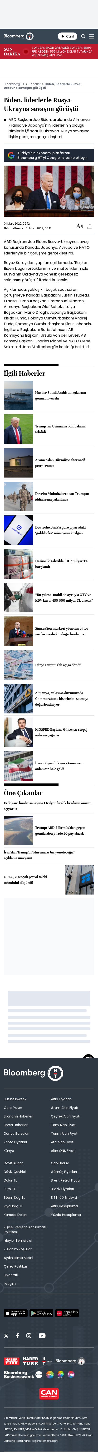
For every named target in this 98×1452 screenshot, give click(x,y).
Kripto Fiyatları (15, 1142)
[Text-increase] (80, 226)
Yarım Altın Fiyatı (64, 1133)
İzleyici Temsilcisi (18, 1240)
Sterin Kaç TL (14, 1197)
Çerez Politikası (16, 1266)
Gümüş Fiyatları (64, 1171)
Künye (9, 1150)
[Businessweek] (23, 1374)
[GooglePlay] (41, 1313)
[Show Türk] (61, 1374)
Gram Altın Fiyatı (64, 1107)
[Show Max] (71, 1374)
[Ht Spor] (47, 1361)
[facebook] (17, 1336)
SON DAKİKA (12, 51)
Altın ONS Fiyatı (63, 1150)
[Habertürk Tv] (30, 1361)
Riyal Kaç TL (13, 1206)
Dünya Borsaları (16, 1133)
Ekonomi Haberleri (18, 1116)
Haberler (34, 84)
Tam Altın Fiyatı (63, 1125)
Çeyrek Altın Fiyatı (65, 1116)
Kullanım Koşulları (18, 1249)
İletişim (10, 1283)
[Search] (83, 36)
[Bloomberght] (19, 36)
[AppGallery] (67, 1313)
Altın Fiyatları (61, 1099)
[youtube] (42, 1336)
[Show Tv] (50, 1374)
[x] (6, 1336)
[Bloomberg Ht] (70, 1361)
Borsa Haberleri (16, 1125)
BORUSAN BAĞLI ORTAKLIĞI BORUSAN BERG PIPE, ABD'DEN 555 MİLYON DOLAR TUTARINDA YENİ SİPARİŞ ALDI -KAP (62, 51)
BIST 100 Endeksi (64, 1197)
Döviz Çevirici (15, 1171)
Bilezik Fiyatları (62, 1189)
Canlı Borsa (60, 1163)
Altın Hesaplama (64, 1206)
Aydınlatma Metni (18, 1257)
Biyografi (11, 1275)
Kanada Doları (15, 1214)
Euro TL (9, 1189)
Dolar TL (10, 1180)
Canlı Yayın (13, 1107)
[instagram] (28, 1336)
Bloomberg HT (14, 84)
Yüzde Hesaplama (66, 1214)
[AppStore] (16, 1313)
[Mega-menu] (91, 36)
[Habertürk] (11, 1361)
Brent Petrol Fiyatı (65, 1180)
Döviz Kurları (14, 1163)
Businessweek (15, 1099)
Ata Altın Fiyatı (62, 1142)
